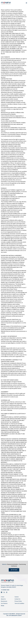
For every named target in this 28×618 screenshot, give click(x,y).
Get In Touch (14, 569)
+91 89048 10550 (5, 590)
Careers (17, 596)
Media (2, 605)
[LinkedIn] (1, 592)
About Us (3, 599)
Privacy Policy (18, 601)
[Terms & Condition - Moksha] (6, 3)
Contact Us (17, 599)
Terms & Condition (19, 603)
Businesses (4, 601)
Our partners (4, 603)
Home (2, 596)
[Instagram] (6, 592)
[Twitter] (4, 592)
